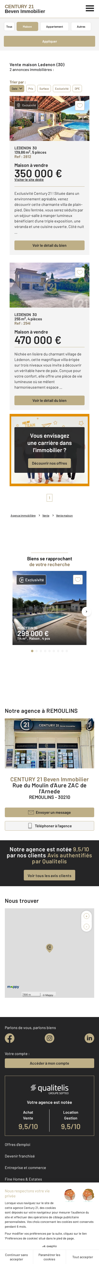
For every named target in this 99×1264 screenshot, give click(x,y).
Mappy (49, 995)
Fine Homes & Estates (23, 1179)
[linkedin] (89, 1038)
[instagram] (49, 1038)
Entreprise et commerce (25, 1167)
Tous (9, 26)
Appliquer (49, 41)
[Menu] (90, 7)
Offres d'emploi (17, 1144)
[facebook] (9, 1038)
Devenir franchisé (20, 1156)
